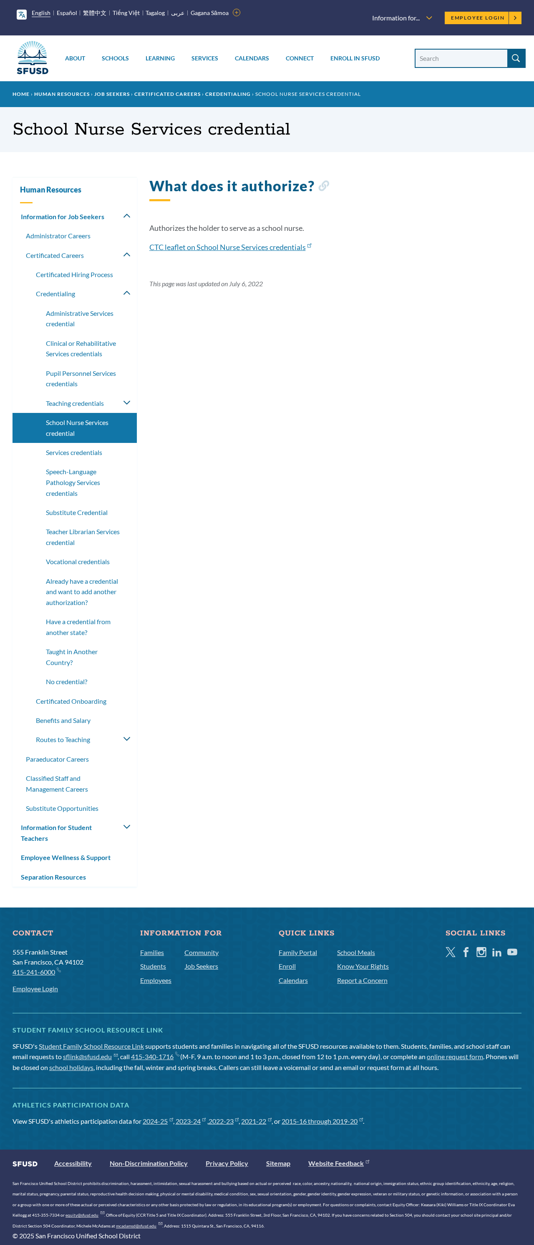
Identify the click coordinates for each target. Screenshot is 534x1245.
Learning (160, 58)
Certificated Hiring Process (74, 274)
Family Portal (298, 952)
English (41, 12)
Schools (115, 58)
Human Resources (62, 94)
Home (21, 94)
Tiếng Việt (126, 12)
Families (152, 952)
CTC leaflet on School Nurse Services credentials (227, 247)
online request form (455, 1056)
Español (67, 12)
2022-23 (221, 1121)
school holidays (71, 1067)
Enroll (287, 966)
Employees (155, 980)
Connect (300, 58)
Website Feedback (336, 1163)
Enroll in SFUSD (355, 58)
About (75, 58)
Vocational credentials (78, 561)
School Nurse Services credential (77, 427)
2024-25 (155, 1121)
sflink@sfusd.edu (87, 1056)
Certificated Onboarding (71, 701)
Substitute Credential (77, 512)
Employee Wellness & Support (66, 857)
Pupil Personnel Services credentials (81, 378)
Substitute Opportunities (62, 808)
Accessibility (73, 1163)
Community (201, 952)
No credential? (66, 681)
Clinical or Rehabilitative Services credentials (81, 348)
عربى (177, 12)
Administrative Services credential (79, 318)
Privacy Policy (227, 1163)
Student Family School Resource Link (91, 1046)
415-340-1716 (152, 1056)
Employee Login (478, 18)
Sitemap (278, 1163)
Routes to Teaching (63, 739)
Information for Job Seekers (62, 216)
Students (153, 966)
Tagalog (155, 12)
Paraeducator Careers (57, 759)
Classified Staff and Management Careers (57, 783)
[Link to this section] (323, 187)
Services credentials (74, 452)
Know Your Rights (363, 966)
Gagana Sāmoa (210, 12)
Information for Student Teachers (56, 832)
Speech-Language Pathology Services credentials (73, 482)
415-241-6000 (34, 972)
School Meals (356, 952)
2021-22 (253, 1121)
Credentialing (228, 94)
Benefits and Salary (63, 720)
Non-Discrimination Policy (149, 1163)
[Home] (32, 59)
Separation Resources (53, 877)
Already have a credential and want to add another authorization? (82, 591)
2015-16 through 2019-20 (320, 1121)
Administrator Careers (58, 236)
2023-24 (188, 1121)
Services (204, 58)
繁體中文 (94, 12)
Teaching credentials (75, 403)
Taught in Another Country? (72, 657)
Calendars (252, 58)
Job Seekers (112, 94)
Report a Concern (362, 980)
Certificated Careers (167, 94)
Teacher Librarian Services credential (83, 537)
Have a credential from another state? (78, 627)
